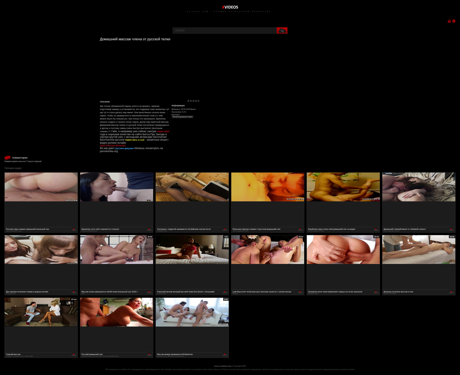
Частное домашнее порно (183, 117)
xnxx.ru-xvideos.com (222, 366)
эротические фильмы (113, 145)
